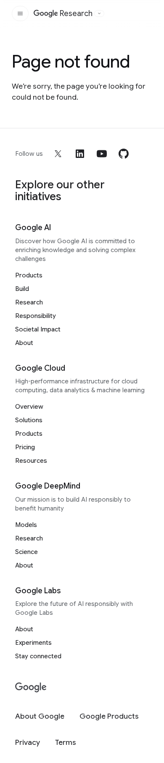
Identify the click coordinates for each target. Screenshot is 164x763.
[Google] (31, 688)
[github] (124, 154)
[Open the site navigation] (20, 13)
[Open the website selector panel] (99, 13)
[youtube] (102, 154)
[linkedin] (80, 154)
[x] (58, 154)
